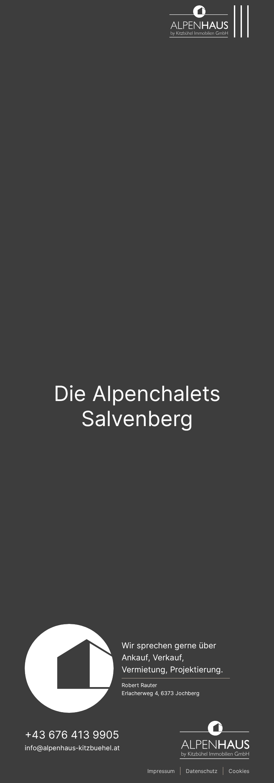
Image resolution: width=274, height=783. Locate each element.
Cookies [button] (239, 771)
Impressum (161, 771)
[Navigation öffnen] (241, 21)
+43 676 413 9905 (72, 734)
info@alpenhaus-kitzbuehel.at (72, 748)
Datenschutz (202, 771)
